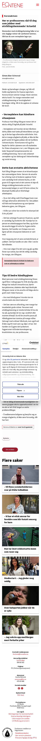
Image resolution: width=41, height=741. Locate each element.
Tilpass (19, 390)
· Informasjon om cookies (20, 718)
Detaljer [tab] (16, 349)
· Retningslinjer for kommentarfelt (20, 714)
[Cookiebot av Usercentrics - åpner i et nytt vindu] (29, 343)
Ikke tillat (20, 396)
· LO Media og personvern (20, 721)
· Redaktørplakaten (22, 733)
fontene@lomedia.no (20, 654)
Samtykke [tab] (6, 349)
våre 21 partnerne (13, 359)
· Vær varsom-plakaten (23, 735)
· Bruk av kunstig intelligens (20, 716)
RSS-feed (20, 695)
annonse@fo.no (20, 679)
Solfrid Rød (20, 660)
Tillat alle (20, 384)
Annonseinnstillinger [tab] (29, 349)
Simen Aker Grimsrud (11, 75)
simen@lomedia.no (8, 78)
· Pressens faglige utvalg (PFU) (26, 738)
